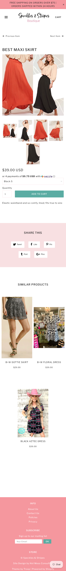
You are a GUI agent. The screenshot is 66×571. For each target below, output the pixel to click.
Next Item (55, 36)
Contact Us (33, 513)
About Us (33, 509)
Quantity (7, 188)
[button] (33, 176)
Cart (58, 17)
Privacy (33, 521)
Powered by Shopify (43, 569)
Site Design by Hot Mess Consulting (33, 563)
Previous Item (12, 36)
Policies (33, 517)
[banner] (34, 17)
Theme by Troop (21, 569)
